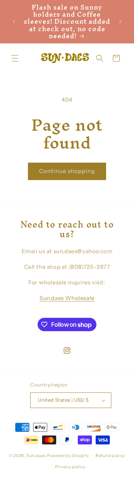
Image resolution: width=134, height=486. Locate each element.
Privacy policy (70, 466)
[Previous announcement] (14, 21)
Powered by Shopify (68, 455)
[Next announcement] (120, 21)
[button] (15, 58)
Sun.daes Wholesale (67, 297)
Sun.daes (36, 455)
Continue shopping (67, 170)
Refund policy (110, 455)
